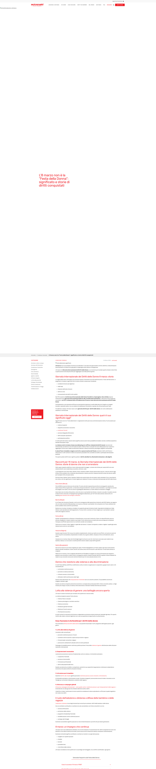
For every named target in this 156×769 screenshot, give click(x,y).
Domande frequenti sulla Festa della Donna (86, 757)
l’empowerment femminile (78, 579)
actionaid (114, 360)
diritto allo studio (65, 675)
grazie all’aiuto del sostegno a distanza (69, 495)
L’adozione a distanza (61, 703)
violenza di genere (96, 645)
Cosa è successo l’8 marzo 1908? (72, 764)
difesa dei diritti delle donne (71, 623)
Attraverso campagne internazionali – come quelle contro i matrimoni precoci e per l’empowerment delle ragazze (85, 687)
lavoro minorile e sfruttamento (98, 675)
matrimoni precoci (85, 675)
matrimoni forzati (62, 430)
